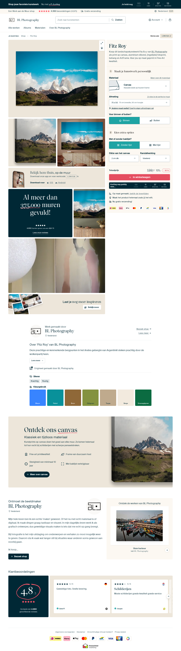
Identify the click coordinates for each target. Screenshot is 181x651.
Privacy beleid (120, 632)
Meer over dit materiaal (160, 78)
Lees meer (144, 333)
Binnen (126, 120)
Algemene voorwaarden (65, 632)
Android (61, 182)
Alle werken (14, 27)
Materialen (40, 27)
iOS (51, 182)
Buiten (157, 120)
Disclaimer (81, 632)
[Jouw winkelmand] (170, 20)
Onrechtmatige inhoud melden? (100, 632)
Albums (27, 27)
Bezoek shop (142, 329)
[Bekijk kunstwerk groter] (102, 43)
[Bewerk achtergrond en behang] (102, 48)
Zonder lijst (126, 145)
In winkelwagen (141, 177)
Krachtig (35, 381)
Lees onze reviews (40, 232)
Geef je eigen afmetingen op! (133, 108)
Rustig (45, 381)
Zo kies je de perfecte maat (158, 97)
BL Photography (28, 20)
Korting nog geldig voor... (139, 185)
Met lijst (156, 145)
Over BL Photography (59, 27)
